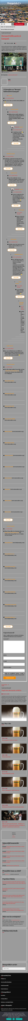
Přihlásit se (3, 978)
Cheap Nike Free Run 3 (10, 566)
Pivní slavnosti (6, 757)
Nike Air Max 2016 (9, 466)
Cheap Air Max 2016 (9, 406)
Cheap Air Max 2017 (9, 393)
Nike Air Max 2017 (9, 455)
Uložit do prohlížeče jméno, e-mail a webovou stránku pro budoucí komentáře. (15, 674)
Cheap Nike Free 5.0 (9, 554)
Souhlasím (9, 1019)
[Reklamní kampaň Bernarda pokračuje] (14, 799)
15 (15, 43)
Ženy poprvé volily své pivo (9, 740)
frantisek (17, 127)
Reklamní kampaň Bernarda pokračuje (13, 807)
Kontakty (3, 995)
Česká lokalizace (4, 988)
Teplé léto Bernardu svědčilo (11, 690)
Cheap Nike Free (9, 542)
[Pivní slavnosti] (14, 748)
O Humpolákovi (4, 998)
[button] (12, 24)
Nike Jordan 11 (8, 500)
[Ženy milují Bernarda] (14, 765)
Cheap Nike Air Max (9, 380)
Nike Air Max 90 (8, 431)
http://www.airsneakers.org (12, 370)
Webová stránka (7, 667)
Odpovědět (8, 105)
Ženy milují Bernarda (8, 773)
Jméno (5, 655)
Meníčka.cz (7, 874)
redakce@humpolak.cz (15, 920)
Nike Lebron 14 (8, 478)
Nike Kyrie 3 (7, 489)
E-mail (5, 661)
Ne (13, 1019)
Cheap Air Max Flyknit (10, 418)
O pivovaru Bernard (6, 32)
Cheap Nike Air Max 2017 (10, 604)
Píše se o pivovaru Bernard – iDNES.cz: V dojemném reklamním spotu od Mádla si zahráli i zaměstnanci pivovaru (13, 825)
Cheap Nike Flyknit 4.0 (10, 617)
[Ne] (26, 1016)
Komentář (6, 639)
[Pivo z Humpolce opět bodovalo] (14, 782)
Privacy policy (19, 1019)
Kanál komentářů (4, 985)
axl (7, 95)
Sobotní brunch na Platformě (12, 865)
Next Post (4, 684)
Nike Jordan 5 (8, 511)
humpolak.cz (14, 3)
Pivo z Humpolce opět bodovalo (10, 790)
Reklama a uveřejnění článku (7, 1002)
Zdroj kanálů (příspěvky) (6, 982)
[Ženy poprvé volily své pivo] (14, 732)
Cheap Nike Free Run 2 (10, 579)
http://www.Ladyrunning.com (12, 532)
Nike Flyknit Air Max (9, 442)
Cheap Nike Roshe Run (10, 592)
